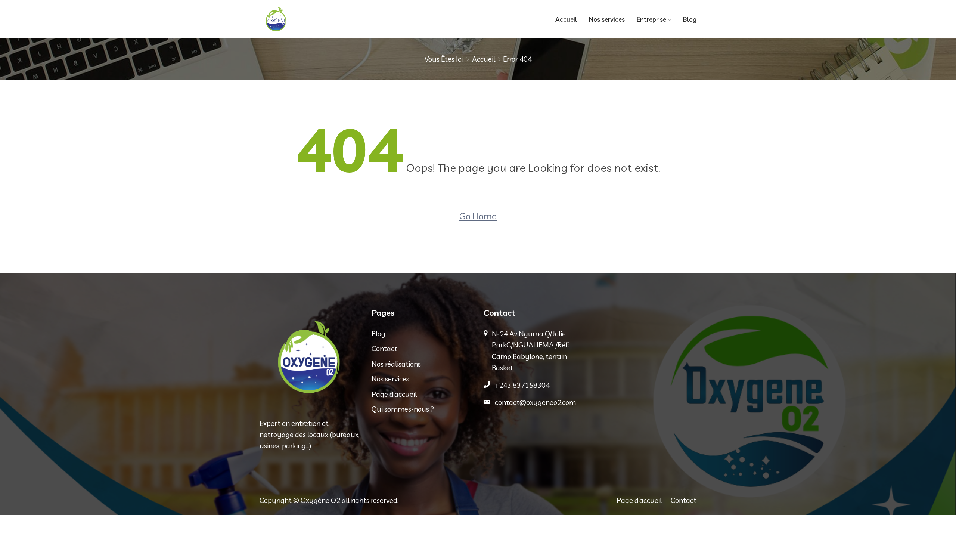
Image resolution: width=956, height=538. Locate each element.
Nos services (607, 19)
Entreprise (651, 19)
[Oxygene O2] (310, 19)
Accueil (566, 19)
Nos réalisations (396, 363)
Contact (384, 348)
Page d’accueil (394, 394)
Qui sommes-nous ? (403, 409)
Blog (689, 19)
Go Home (478, 216)
